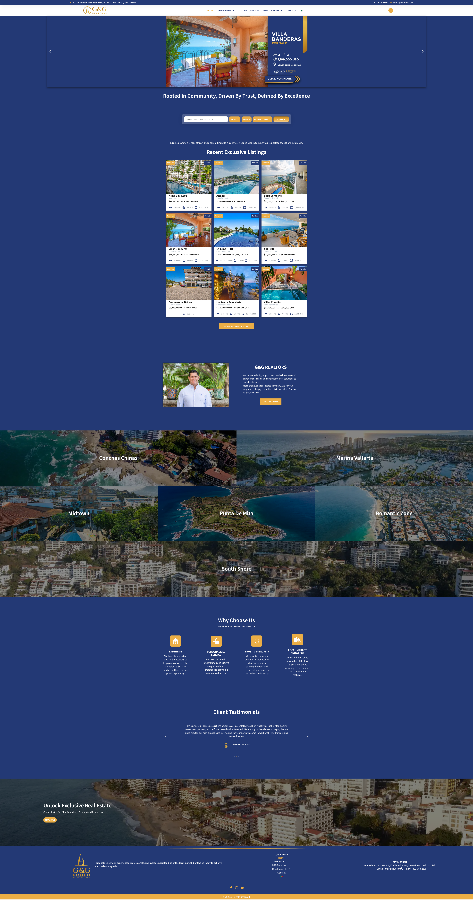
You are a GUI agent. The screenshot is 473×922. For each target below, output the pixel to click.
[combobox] (206, 119)
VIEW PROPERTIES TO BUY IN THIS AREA (78, 520)
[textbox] (206, 119)
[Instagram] (236, 887)
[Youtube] (242, 887)
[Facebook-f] (231, 887)
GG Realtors (224, 10)
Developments (271, 10)
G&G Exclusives (247, 10)
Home (210, 10)
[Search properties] (390, 10)
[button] (50, 51)
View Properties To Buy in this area (118, 464)
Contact (291, 10)
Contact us (50, 820)
